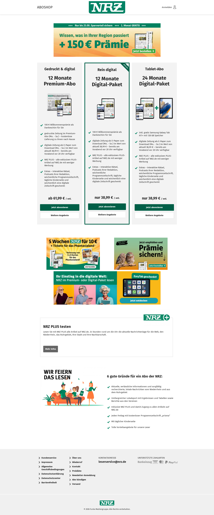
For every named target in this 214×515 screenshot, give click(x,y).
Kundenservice (48, 458)
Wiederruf (77, 462)
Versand (76, 484)
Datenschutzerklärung (52, 474)
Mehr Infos (50, 349)
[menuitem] (165, 7)
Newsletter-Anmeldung (83, 475)
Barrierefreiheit (49, 482)
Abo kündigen (79, 479)
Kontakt (76, 466)
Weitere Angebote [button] (60, 215)
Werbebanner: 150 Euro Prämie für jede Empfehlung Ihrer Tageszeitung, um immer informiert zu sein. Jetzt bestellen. (141, 254)
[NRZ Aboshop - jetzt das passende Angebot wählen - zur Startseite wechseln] (107, 7)
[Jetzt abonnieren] (59, 105)
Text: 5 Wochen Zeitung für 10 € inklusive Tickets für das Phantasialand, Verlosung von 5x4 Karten (73, 254)
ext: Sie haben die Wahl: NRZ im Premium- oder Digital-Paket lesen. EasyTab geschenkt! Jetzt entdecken (107, 288)
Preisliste (76, 471)
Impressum (47, 462)
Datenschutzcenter (50, 478)
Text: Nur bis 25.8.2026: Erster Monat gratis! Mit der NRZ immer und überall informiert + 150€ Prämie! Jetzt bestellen (107, 40)
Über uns (76, 458)
